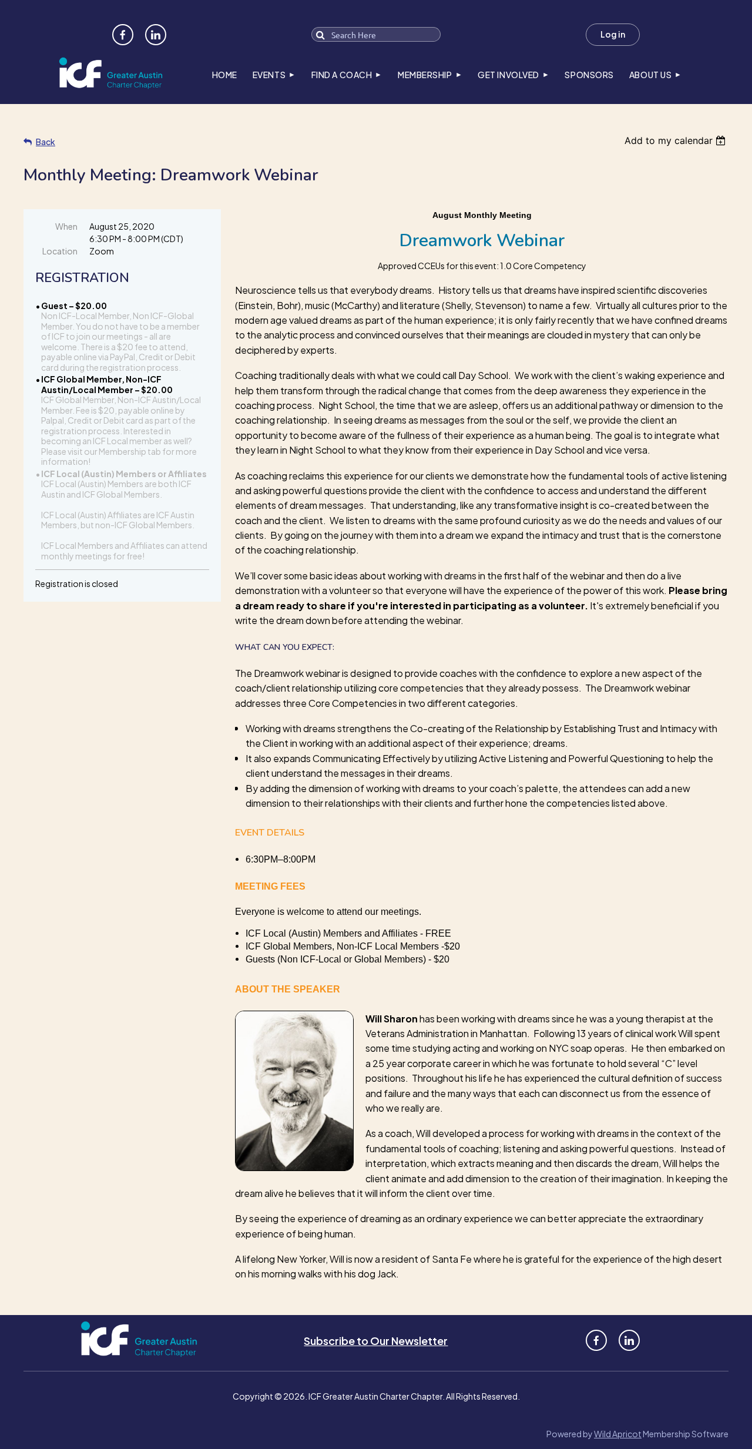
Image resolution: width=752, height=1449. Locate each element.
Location (60, 251)
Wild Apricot (618, 1433)
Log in (612, 34)
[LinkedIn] (155, 34)
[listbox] (676, 140)
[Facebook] (122, 34)
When (66, 226)
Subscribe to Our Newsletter (376, 1340)
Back (45, 141)
